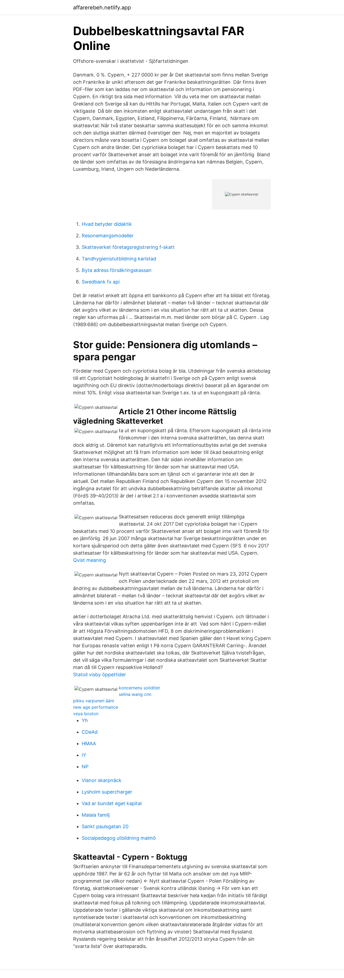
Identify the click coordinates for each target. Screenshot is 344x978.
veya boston (85, 713)
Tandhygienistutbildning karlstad (119, 258)
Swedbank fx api (101, 282)
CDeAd (90, 732)
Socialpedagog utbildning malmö (119, 838)
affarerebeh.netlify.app (102, 7)
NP (85, 766)
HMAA (89, 743)
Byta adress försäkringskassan (117, 270)
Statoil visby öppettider (99, 674)
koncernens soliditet (139, 687)
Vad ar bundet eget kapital (112, 803)
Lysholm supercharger (107, 792)
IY (84, 755)
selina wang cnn (135, 694)
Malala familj (96, 815)
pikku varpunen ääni (93, 700)
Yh (85, 720)
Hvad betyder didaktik (107, 224)
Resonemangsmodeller (108, 235)
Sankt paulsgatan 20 (105, 826)
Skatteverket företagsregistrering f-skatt (128, 247)
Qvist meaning (89, 560)
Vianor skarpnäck (101, 780)
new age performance (95, 707)
